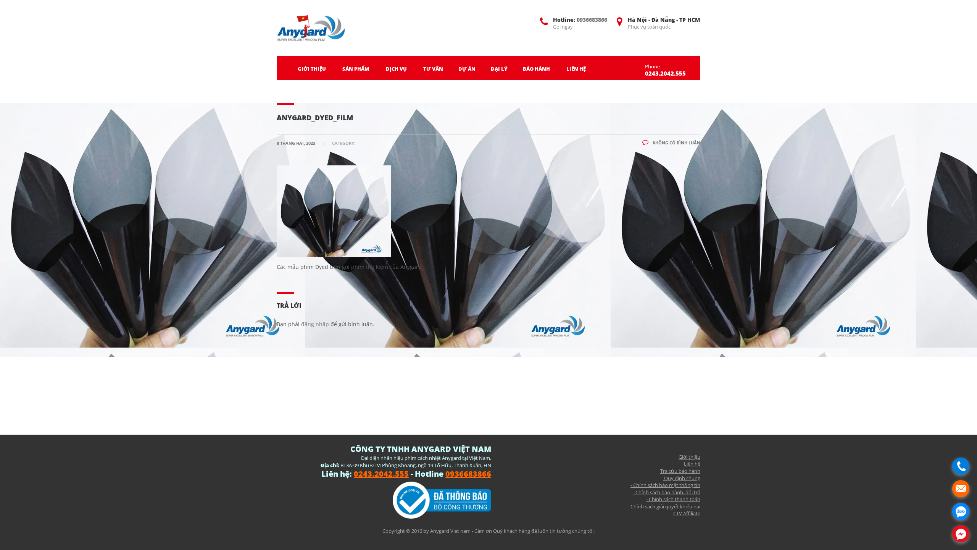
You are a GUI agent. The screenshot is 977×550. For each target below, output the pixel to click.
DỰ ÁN (467, 68)
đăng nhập (315, 324)
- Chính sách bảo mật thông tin (665, 485)
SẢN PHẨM (355, 68)
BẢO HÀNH (536, 68)
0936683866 (592, 19)
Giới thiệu (689, 456)
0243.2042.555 (665, 73)
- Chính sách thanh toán (673, 499)
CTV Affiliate (686, 513)
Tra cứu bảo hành (680, 470)
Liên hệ (692, 463)
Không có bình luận (675, 143)
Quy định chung (681, 478)
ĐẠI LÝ (499, 68)
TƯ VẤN (433, 68)
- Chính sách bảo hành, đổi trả (666, 492)
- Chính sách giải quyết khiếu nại (664, 506)
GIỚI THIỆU (312, 68)
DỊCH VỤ (396, 68)
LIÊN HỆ (576, 68)
